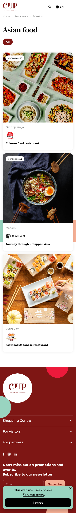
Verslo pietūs (15, 58)
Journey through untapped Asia (28, 244)
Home (6, 16)
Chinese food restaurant (22, 143)
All (8, 42)
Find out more (33, 494)
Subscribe (55, 484)
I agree (38, 502)
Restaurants (21, 16)
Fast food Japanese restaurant (27, 345)
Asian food (38, 16)
